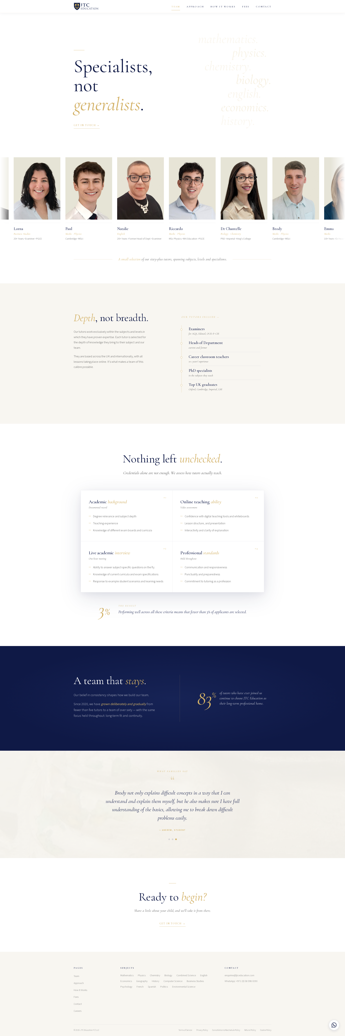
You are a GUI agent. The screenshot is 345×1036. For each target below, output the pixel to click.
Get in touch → (87, 125)
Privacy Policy (202, 1030)
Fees (245, 6)
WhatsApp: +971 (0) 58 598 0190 (241, 981)
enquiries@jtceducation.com (239, 975)
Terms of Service (185, 1030)
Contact (263, 6)
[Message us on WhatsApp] (334, 1025)
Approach (195, 6)
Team (175, 6)
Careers (77, 1011)
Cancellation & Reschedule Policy (226, 1030)
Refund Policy (250, 1030)
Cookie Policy (265, 1030)
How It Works (223, 6)
